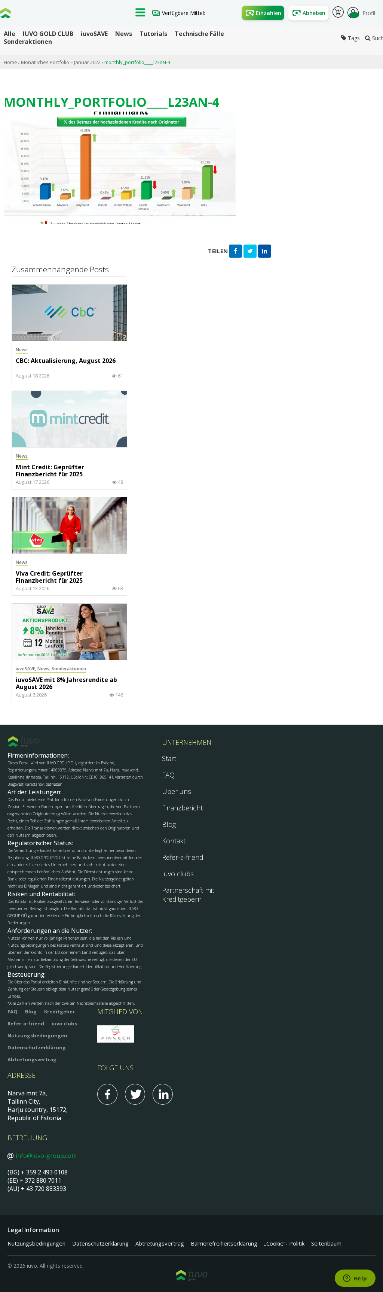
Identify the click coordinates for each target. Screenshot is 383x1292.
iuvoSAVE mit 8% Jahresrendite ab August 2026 (66, 683)
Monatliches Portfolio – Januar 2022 (61, 62)
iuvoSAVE (94, 34)
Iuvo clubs (178, 873)
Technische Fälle (199, 34)
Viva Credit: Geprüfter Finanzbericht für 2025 (49, 577)
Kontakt (174, 840)
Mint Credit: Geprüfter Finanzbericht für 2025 (50, 471)
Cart (338, 13)
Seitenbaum (326, 1243)
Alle (9, 34)
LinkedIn (163, 1094)
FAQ (168, 774)
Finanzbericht (182, 807)
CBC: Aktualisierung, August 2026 (66, 361)
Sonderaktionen (28, 42)
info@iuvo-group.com (46, 1156)
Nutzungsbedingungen (37, 1035)
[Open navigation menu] (140, 13)
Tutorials (153, 34)
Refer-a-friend (182, 857)
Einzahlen (268, 12)
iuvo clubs (64, 1023)
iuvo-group (5, 14)
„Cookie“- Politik (284, 1243)
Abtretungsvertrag (31, 1059)
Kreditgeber (59, 1011)
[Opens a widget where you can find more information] (355, 1279)
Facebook (107, 1094)
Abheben (314, 12)
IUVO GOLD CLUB (48, 34)
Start (169, 758)
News (123, 34)
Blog (169, 824)
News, (44, 668)
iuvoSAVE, (26, 668)
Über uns (176, 791)
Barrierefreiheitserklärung (224, 1243)
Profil (368, 12)
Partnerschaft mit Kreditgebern (188, 895)
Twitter (135, 1094)
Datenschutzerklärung (36, 1047)
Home (10, 62)
